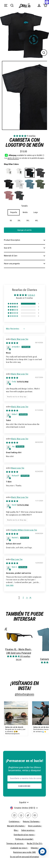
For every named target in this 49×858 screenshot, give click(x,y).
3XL (27, 220)
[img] (12, 343)
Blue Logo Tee (16, 559)
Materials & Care (10, 256)
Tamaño (24, 206)
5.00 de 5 (31, 295)
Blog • (16, 830)
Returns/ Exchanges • (31, 821)
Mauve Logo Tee (17, 468)
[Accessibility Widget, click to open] (47, 2)
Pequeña (13, 212)
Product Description (12, 240)
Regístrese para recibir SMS (24, 852)
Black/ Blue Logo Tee (19, 339)
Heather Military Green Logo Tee (24, 530)
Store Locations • (35, 826)
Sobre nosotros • (28, 830)
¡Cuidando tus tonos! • (19, 848)
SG (11, 220)
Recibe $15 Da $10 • (35, 843)
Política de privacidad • (24, 839)
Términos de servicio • (15, 843)
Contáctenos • (14, 821)
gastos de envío (13, 158)
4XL (36, 220)
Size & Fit (7, 248)
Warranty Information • (16, 826)
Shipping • (35, 848)
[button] (20, 136)
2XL (19, 220)
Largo (35, 212)
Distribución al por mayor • (24, 835)
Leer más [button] (9, 585)
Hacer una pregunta (12, 263)
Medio (25, 212)
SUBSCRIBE (24, 786)
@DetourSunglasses (24, 694)
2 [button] (23, 597)
